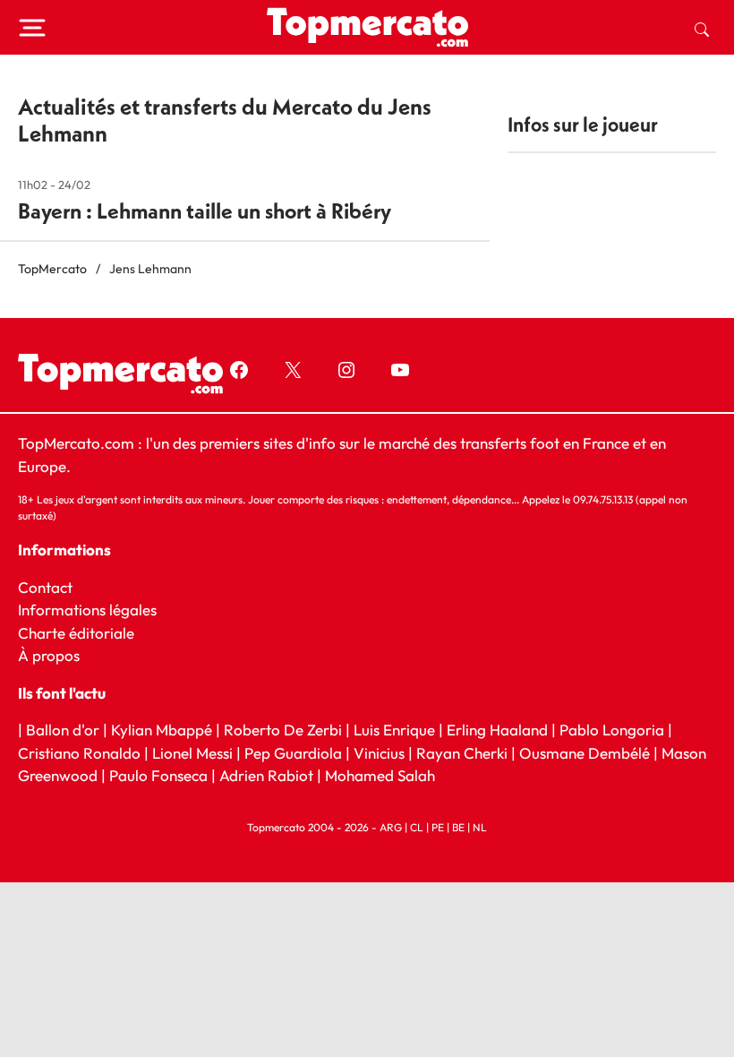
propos (54, 655)
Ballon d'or (62, 729)
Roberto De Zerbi (283, 729)
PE (437, 827)
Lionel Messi (192, 752)
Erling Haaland (497, 729)
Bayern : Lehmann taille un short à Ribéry (204, 210)
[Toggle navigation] (32, 27)
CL (416, 827)
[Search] (701, 28)
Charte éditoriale (76, 632)
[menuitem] (701, 28)
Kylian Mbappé (161, 729)
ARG (391, 827)
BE (458, 827)
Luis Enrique (394, 729)
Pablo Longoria (611, 729)
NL (480, 827)
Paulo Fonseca (158, 775)
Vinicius (379, 752)
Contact (45, 587)
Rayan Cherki (462, 752)
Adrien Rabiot (266, 775)
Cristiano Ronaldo (79, 752)
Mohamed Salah (380, 775)
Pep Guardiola (293, 752)
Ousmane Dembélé (584, 752)
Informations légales (87, 609)
